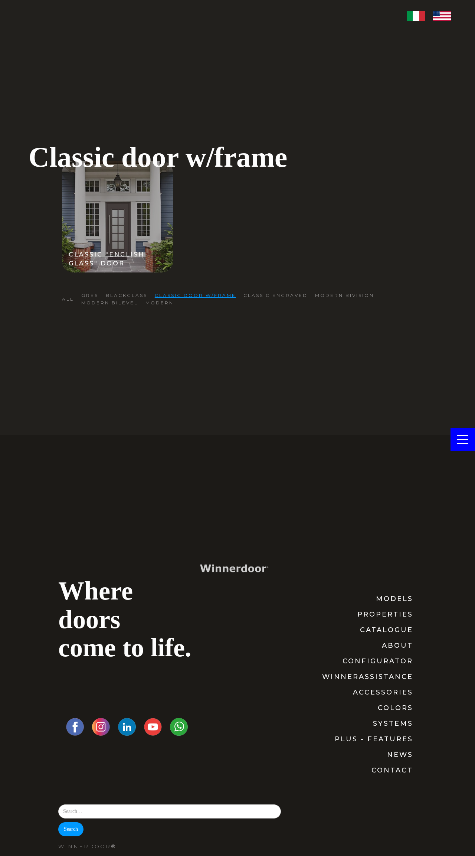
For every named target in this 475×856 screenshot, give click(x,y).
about (397, 645)
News (400, 754)
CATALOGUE (386, 630)
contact (392, 770)
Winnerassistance (367, 676)
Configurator (378, 661)
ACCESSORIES (383, 692)
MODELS (394, 598)
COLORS (395, 708)
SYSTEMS (393, 723)
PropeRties (385, 614)
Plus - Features (374, 739)
